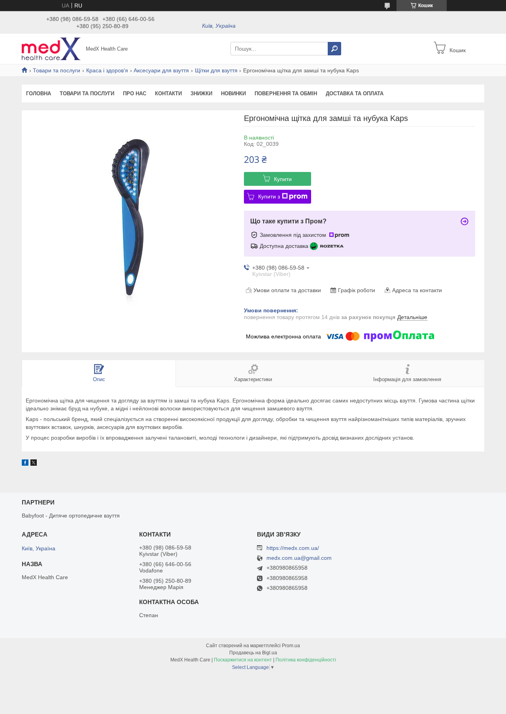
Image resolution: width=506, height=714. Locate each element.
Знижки (201, 93)
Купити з (269, 196)
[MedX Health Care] (51, 48)
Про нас (134, 93)
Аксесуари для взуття (161, 70)
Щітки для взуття (216, 70)
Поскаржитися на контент (243, 660)
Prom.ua (291, 645)
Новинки (233, 93)
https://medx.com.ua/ (292, 548)
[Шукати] (334, 48)
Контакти (168, 93)
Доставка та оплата (354, 93)
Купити (283, 179)
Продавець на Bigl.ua (253, 652)
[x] (33, 464)
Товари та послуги (56, 70)
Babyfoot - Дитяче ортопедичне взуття (71, 515)
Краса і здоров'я (107, 70)
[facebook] (25, 464)
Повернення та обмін (286, 93)
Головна (38, 93)
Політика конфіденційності (306, 660)
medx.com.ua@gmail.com (299, 558)
